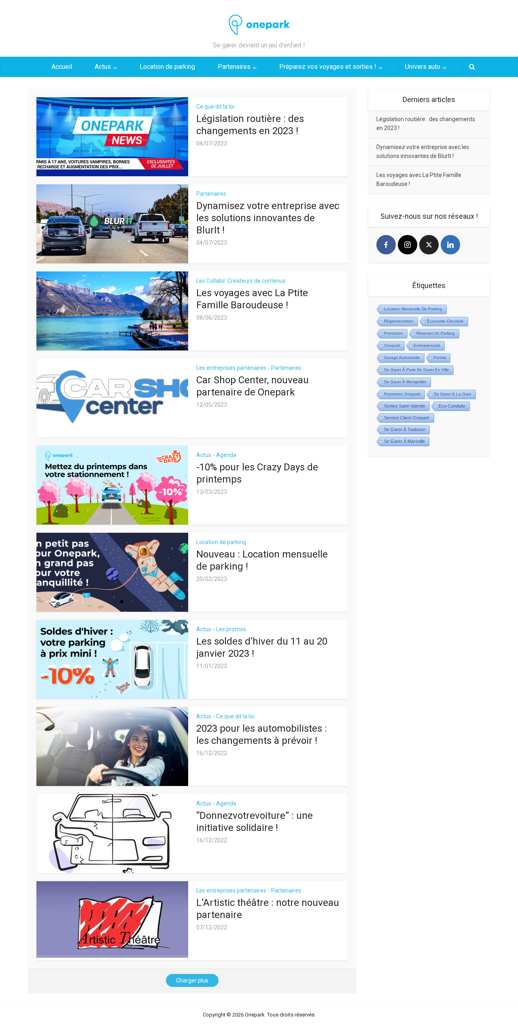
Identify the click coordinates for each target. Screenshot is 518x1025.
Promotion (393, 333)
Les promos (231, 629)
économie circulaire (445, 321)
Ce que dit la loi (215, 106)
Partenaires (234, 66)
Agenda (226, 455)
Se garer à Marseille (404, 441)
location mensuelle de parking (413, 309)
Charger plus (192, 980)
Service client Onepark (407, 417)
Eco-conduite (452, 406)
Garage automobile (402, 357)
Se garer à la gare (452, 394)
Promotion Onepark (402, 394)
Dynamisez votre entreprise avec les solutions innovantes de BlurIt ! (267, 218)
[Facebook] (386, 244)
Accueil (61, 66)
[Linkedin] (450, 244)
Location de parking (167, 66)
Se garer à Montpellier (405, 382)
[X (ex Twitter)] (429, 244)
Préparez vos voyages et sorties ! (327, 66)
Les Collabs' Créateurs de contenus (241, 281)
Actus (103, 66)
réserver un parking (435, 333)
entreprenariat (427, 345)
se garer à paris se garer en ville (416, 369)
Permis (439, 357)
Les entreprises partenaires (231, 368)
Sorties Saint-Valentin (404, 406)
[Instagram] (407, 244)
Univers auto (422, 66)
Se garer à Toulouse (404, 429)
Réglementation (399, 321)
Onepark (392, 345)
